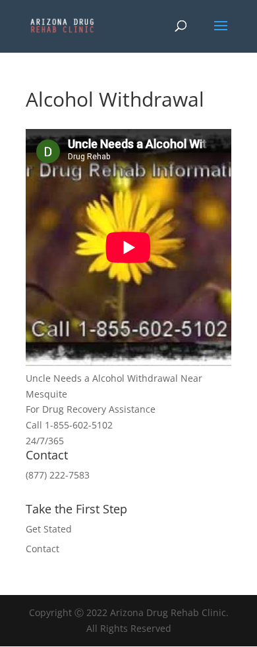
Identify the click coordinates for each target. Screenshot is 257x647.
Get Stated (49, 529)
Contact (42, 548)
